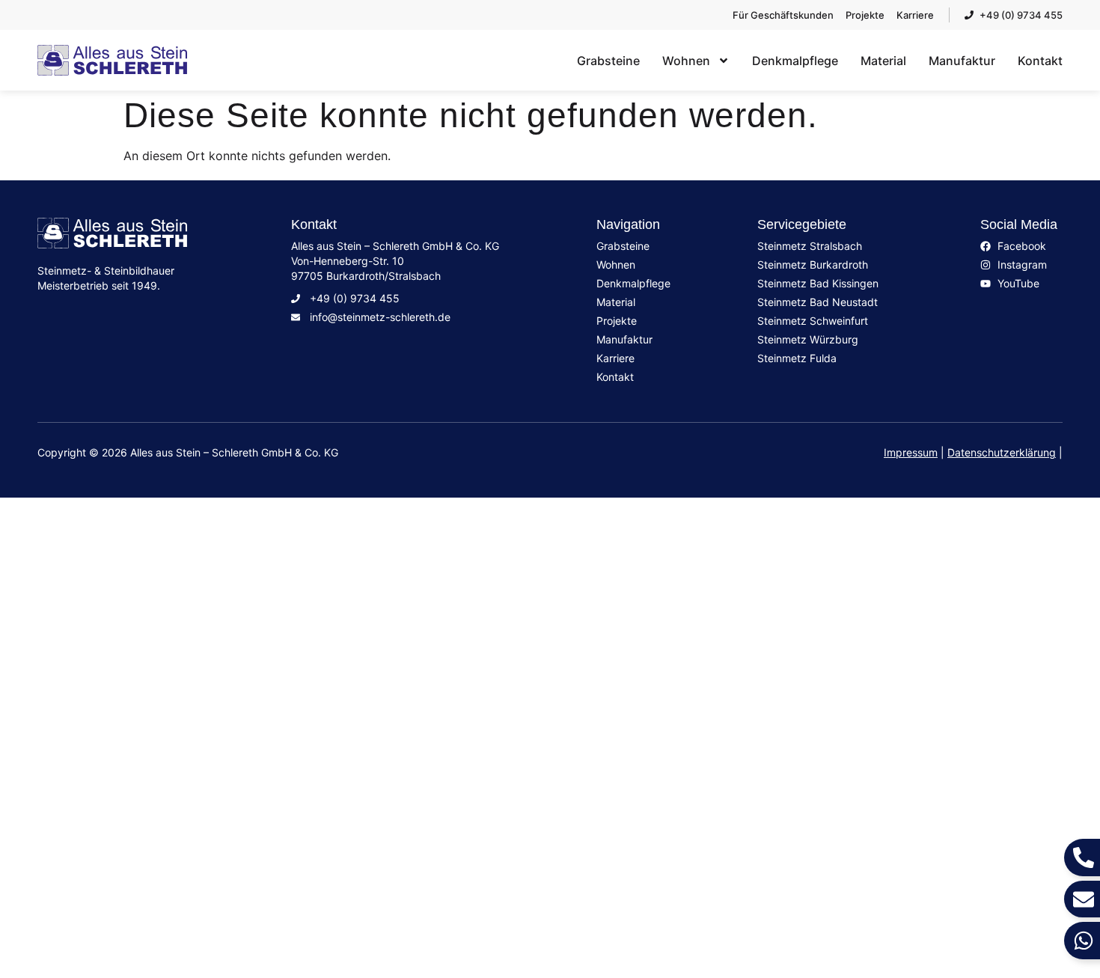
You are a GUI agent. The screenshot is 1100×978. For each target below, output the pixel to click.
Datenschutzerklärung (1001, 452)
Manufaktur (962, 61)
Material (883, 61)
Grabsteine (608, 61)
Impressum (911, 452)
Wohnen (686, 61)
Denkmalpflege (795, 61)
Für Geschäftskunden (134, 800)
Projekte (75, 711)
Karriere (73, 741)
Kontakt (1040, 61)
